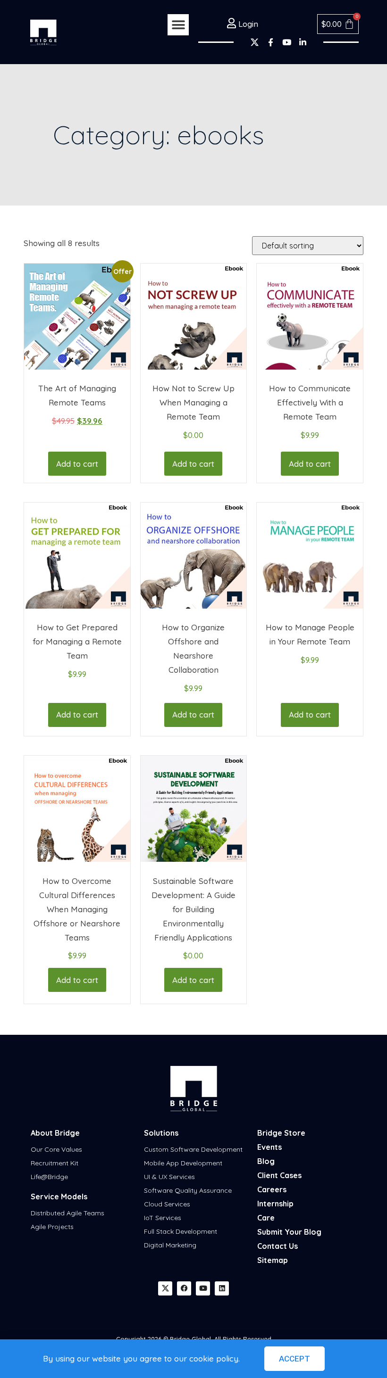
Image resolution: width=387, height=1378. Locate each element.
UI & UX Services (169, 1176)
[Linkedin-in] (302, 42)
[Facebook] (184, 1288)
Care (266, 1217)
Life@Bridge (49, 1176)
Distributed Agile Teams (67, 1213)
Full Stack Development (180, 1231)
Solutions (161, 1133)
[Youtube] (286, 42)
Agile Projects (52, 1226)
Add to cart (77, 464)
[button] (178, 24)
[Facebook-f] (270, 42)
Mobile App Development (183, 1163)
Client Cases (279, 1175)
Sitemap (272, 1260)
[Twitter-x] (254, 42)
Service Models (59, 1196)
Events (269, 1147)
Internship (275, 1203)
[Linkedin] (222, 1288)
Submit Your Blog (289, 1232)
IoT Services (162, 1217)
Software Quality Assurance (188, 1190)
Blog (266, 1161)
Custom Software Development (193, 1149)
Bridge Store (281, 1133)
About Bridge (55, 1133)
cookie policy (213, 1358)
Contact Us (277, 1246)
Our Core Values (56, 1149)
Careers (271, 1189)
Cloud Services (167, 1204)
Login (247, 24)
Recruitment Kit (54, 1163)
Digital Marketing (170, 1245)
